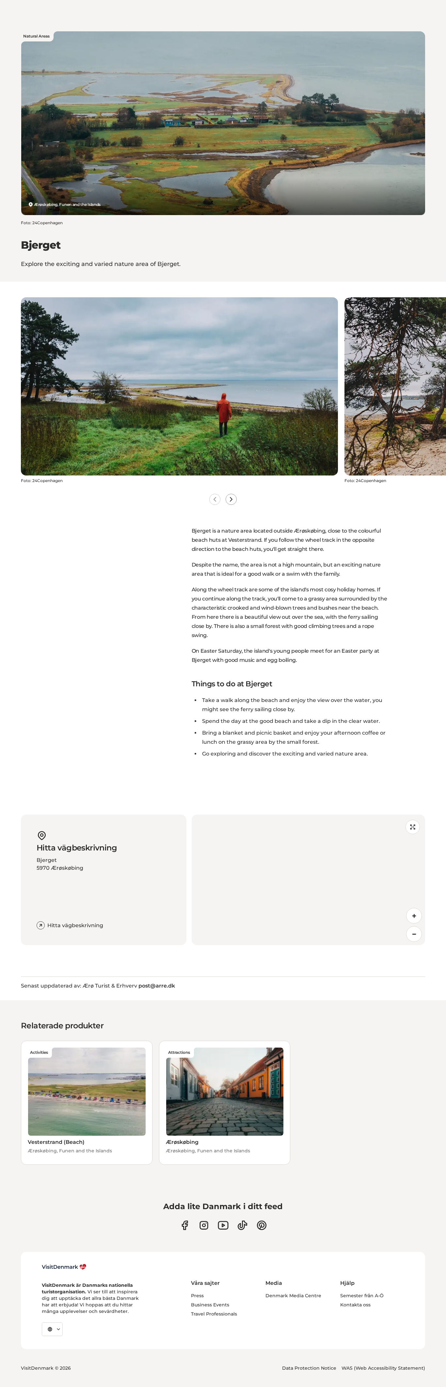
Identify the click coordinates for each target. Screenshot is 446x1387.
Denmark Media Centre (293, 1296)
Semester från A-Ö (362, 1296)
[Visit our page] (204, 1225)
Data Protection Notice (309, 1368)
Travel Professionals (214, 1314)
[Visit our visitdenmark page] (223, 1225)
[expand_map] (413, 827)
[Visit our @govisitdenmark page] (242, 1225)
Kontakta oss (355, 1305)
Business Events (210, 1305)
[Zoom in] (414, 916)
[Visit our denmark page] (184, 1225)
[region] (308, 880)
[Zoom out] (414, 934)
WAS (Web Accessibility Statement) (383, 1368)
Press (197, 1296)
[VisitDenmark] (64, 1267)
